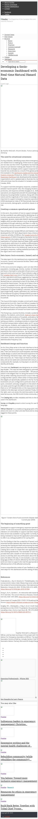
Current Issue (9, 35)
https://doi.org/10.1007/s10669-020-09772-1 (16, 612)
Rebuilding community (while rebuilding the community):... (16, 758)
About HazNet (9, 2)
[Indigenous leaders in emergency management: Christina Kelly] (7, 715)
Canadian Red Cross (10, 275)
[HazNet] (4, 19)
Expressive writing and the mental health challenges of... (16, 744)
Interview (12, 51)
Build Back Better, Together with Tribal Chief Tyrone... (18, 807)
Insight (11, 53)
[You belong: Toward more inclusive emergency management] (7, 772)
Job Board (8, 59)
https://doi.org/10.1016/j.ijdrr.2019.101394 (15, 589)
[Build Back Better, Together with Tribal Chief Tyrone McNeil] (1, 799)
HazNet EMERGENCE (11, 7)
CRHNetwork (13, 55)
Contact (7, 9)
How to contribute (10, 5)
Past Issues (8, 37)
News (10, 41)
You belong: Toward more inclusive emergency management (19, 779)
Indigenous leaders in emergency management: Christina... (18, 723)
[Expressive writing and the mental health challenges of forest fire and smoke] (7, 736)
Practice (11, 45)
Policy (10, 43)
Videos (7, 57)
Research (11, 49)
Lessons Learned (14, 47)
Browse (7, 39)
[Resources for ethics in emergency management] (1, 785)
